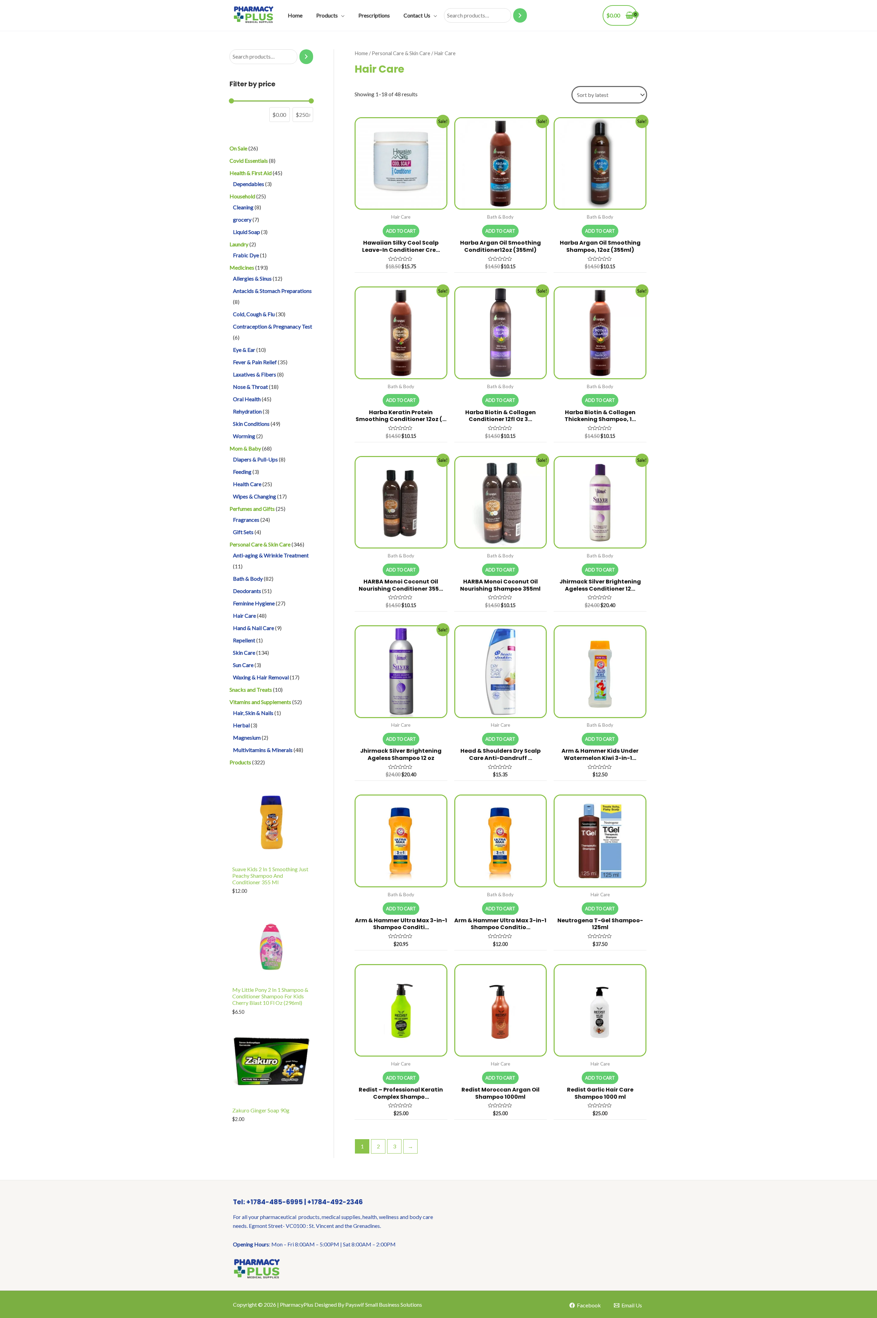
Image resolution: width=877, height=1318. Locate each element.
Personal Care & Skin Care (401, 53)
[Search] (520, 15)
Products (327, 15)
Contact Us (417, 15)
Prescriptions (374, 15)
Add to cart (401, 231)
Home (295, 15)
